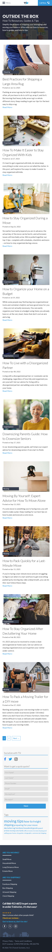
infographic (28, 833)
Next (26, 806)
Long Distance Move (11, 867)
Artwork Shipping (9, 892)
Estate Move (8, 871)
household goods (30, 828)
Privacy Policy (8, 941)
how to (28, 821)
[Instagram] (16, 926)
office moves (28, 831)
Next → (16, 738)
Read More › (8, 107)
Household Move (9, 863)
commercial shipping (39, 833)
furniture (19, 828)
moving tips (13, 821)
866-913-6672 (14, 903)
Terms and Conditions (23, 941)
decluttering (9, 828)
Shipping (6, 72)
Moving (6, 489)
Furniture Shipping (10, 884)
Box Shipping (8, 888)
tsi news (36, 831)
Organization (8, 143)
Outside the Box (20, 16)
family (21, 831)
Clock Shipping (8, 896)
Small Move (7, 859)
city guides (20, 833)
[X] (10, 926)
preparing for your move (26, 825)
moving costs (14, 831)
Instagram (16, 759)
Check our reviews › (11, 918)
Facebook (6, 758)
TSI (26, 3)
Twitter (10, 759)
